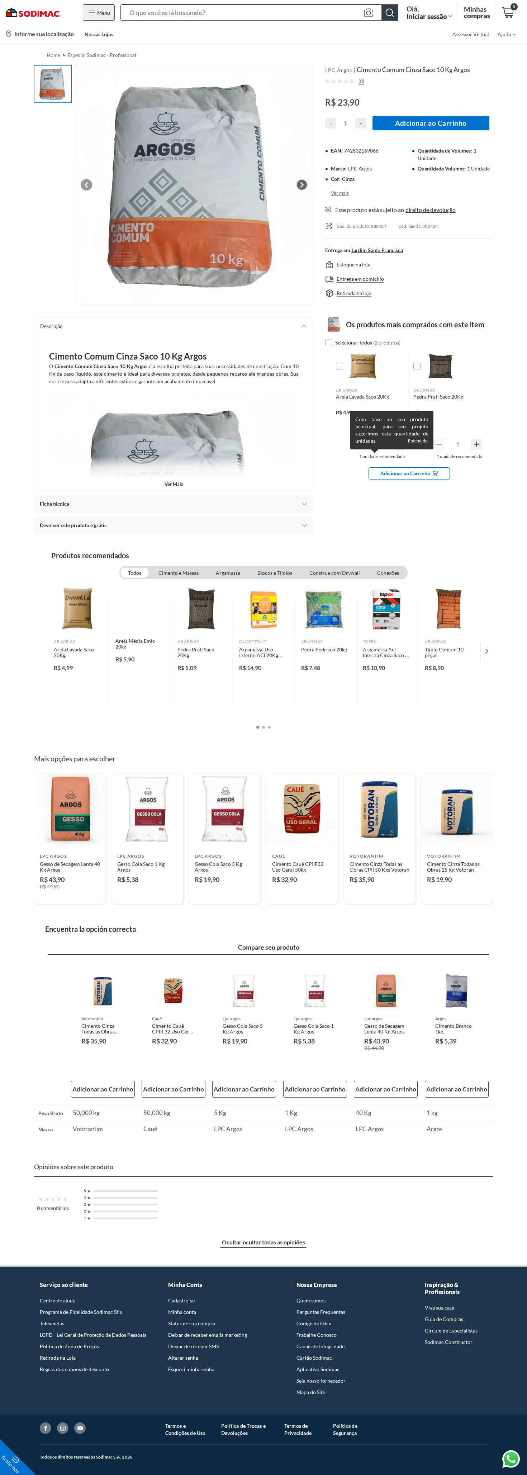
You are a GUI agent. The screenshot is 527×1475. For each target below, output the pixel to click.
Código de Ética (313, 1323)
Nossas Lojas (99, 34)
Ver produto (69, 893)
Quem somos (311, 1300)
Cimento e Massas (178, 573)
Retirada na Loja (58, 1358)
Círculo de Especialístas (451, 1330)
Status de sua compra (191, 1323)
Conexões (388, 573)
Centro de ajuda (57, 1300)
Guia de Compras (444, 1319)
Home (53, 55)
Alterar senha (183, 1358)
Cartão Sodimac (314, 1358)
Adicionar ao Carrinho (431, 123)
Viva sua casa (439, 1308)
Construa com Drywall (334, 573)
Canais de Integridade (320, 1346)
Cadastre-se (181, 1300)
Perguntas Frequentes (320, 1312)
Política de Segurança (345, 1429)
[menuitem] (502, 34)
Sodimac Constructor (449, 1342)
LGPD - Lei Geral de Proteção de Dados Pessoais (93, 1335)
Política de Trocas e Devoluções (243, 1429)
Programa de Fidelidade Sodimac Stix (81, 1312)
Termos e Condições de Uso (185, 1429)
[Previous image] (86, 185)
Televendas (52, 1323)
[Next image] (302, 185)
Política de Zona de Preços (69, 1346)
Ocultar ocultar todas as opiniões (263, 1242)
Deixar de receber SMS (193, 1346)
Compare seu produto (268, 947)
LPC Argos (338, 70)
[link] (78, 651)
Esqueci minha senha (191, 1369)
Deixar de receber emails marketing (207, 1335)
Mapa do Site (310, 1392)
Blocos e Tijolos (274, 573)
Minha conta (182, 1312)
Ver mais (174, 484)
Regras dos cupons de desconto (74, 1369)
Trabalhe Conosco (316, 1335)
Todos (134, 573)
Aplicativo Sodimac (318, 1369)
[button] (259, 12)
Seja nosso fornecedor (321, 1381)
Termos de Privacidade (298, 1429)
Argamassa (228, 573)
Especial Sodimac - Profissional (101, 55)
